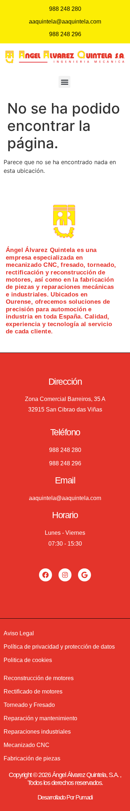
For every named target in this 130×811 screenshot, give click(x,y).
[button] (64, 82)
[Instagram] (65, 574)
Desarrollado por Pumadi (65, 797)
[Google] (84, 574)
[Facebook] (45, 574)
